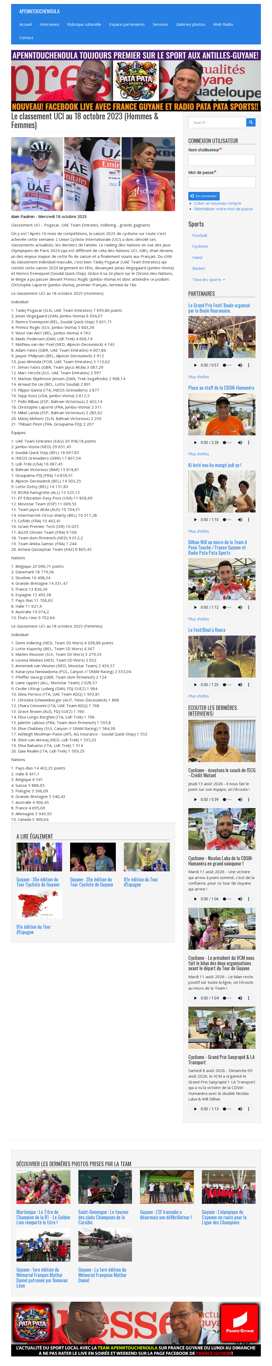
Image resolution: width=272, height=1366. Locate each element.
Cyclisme (200, 246)
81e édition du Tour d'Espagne (141, 882)
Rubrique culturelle (84, 24)
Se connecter (206, 196)
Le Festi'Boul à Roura (206, 629)
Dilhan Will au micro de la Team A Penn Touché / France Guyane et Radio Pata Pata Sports (217, 547)
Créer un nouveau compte (217, 203)
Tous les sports (207, 279)
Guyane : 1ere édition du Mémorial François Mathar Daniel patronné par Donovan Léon (41, 1277)
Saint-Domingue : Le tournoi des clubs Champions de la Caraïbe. (103, 1217)
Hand (197, 257)
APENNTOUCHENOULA (39, 11)
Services (160, 24)
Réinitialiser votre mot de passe (223, 208)
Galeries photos (190, 24)
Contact (26, 37)
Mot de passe (201, 172)
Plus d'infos (198, 376)
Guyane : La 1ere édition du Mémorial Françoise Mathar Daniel (102, 1275)
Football (199, 235)
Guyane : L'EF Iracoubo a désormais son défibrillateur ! (166, 1214)
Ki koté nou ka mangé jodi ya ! (214, 464)
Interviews (49, 24)
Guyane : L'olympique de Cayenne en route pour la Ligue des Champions (224, 1217)
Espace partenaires (127, 24)
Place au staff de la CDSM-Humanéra (221, 387)
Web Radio (223, 24)
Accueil (25, 24)
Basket (198, 268)
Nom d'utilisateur (203, 149)
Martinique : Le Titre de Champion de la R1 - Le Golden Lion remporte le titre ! (43, 1217)
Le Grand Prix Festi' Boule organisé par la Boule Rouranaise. (219, 308)
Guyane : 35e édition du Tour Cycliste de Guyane (38, 882)
